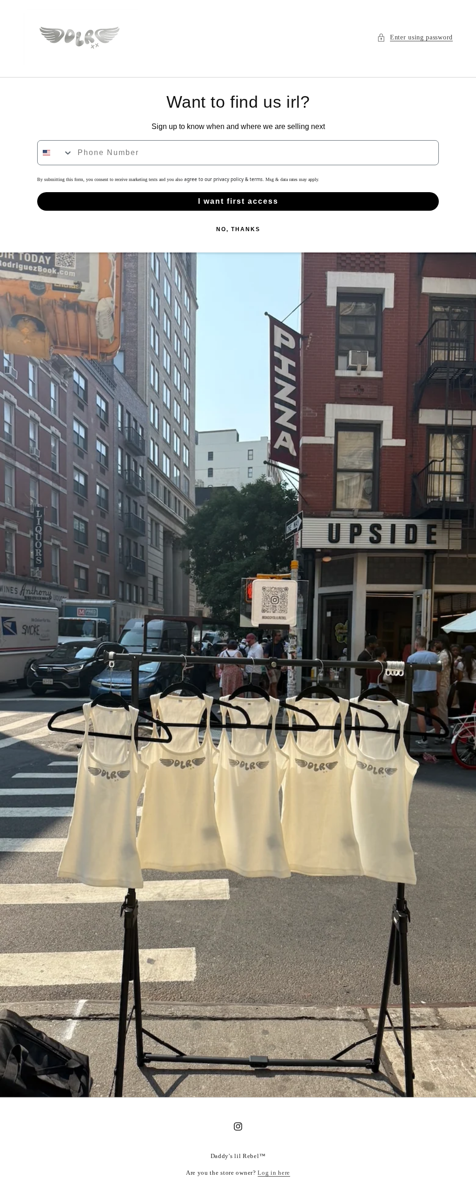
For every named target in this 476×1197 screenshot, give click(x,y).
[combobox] (55, 153)
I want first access (238, 201)
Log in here (274, 1172)
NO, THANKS (238, 229)
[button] (415, 37)
